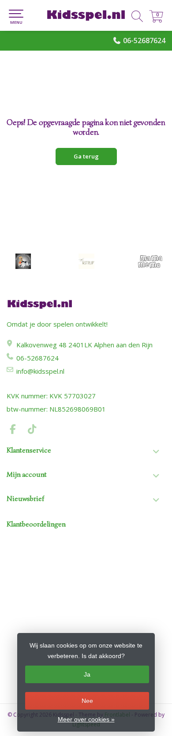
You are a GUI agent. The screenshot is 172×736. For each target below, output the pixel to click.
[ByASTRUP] (86, 261)
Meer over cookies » (86, 719)
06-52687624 (144, 40)
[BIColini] (23, 261)
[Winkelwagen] (156, 20)
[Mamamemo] (150, 261)
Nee (87, 700)
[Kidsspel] (86, 15)
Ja (87, 674)
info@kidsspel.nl (40, 371)
